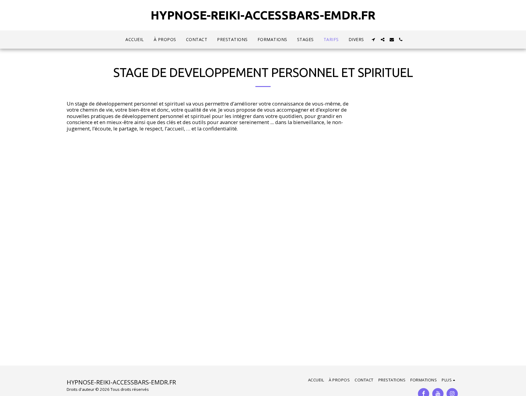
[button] (373, 39)
